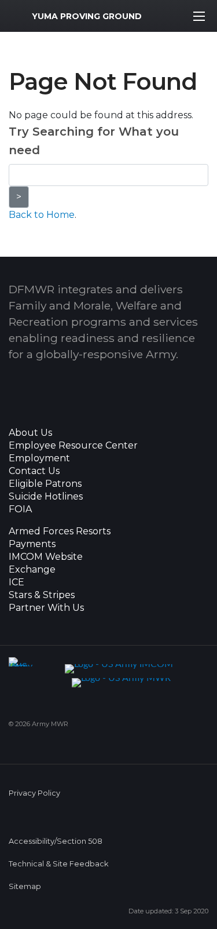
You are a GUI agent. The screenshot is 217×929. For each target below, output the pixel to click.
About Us (30, 433)
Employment (39, 458)
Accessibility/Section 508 (55, 841)
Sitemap (25, 886)
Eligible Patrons (45, 484)
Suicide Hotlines (46, 496)
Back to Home (42, 214)
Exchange (32, 569)
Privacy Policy (34, 793)
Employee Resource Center (73, 445)
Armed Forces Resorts (60, 531)
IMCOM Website (46, 557)
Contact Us (34, 471)
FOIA (20, 509)
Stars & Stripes (42, 595)
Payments (32, 544)
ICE (16, 582)
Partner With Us (46, 608)
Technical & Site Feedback (58, 863)
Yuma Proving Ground (87, 16)
